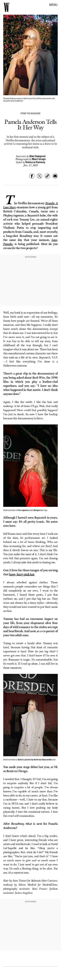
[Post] (39, 176)
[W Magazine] (6, 7)
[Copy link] (47, 176)
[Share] (31, 176)
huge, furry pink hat (21, 574)
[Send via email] (55, 176)
